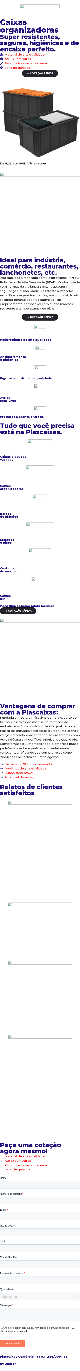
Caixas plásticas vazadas (13, 458)
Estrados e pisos (7, 541)
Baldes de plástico (9, 515)
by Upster (8, 1364)
